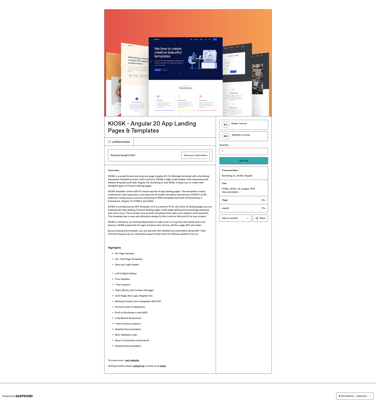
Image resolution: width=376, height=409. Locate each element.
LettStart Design (121, 141)
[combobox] (235, 218)
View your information (195, 155)
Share (262, 218)
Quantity (224, 145)
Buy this (243, 160)
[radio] (243, 125)
